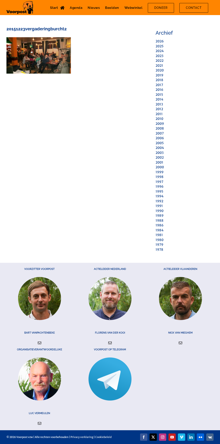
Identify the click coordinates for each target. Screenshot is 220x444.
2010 (159, 119)
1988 (159, 220)
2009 (160, 124)
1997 (159, 182)
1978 (159, 250)
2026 (160, 41)
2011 (159, 114)
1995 (159, 191)
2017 (159, 85)
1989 (159, 215)
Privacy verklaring (81, 437)
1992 (159, 201)
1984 (159, 230)
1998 (159, 177)
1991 (159, 206)
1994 (159, 196)
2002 (160, 157)
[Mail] (39, 343)
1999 (159, 172)
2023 (159, 56)
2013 (159, 104)
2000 (160, 167)
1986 (159, 225)
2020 (160, 70)
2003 (159, 153)
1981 (159, 235)
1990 (159, 211)
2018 (159, 80)
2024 (160, 51)
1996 (159, 186)
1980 (159, 240)
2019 (159, 75)
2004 (160, 148)
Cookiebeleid (103, 437)
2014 (159, 99)
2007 (160, 133)
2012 (159, 109)
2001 (159, 162)
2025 (159, 46)
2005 (160, 143)
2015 (159, 95)
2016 (159, 90)
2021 (159, 65)
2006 (160, 138)
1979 (159, 245)
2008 (160, 128)
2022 (159, 61)
